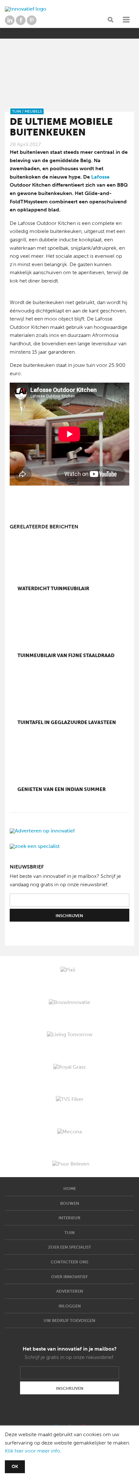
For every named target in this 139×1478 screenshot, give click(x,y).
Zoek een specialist (69, 1247)
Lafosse (100, 177)
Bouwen (69, 1203)
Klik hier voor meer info (32, 1451)
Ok (15, 1466)
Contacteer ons (69, 1262)
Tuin (69, 1232)
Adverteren (69, 1291)
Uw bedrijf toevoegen (69, 1320)
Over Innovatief (69, 1276)
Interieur (69, 1217)
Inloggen (70, 1306)
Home (69, 1188)
